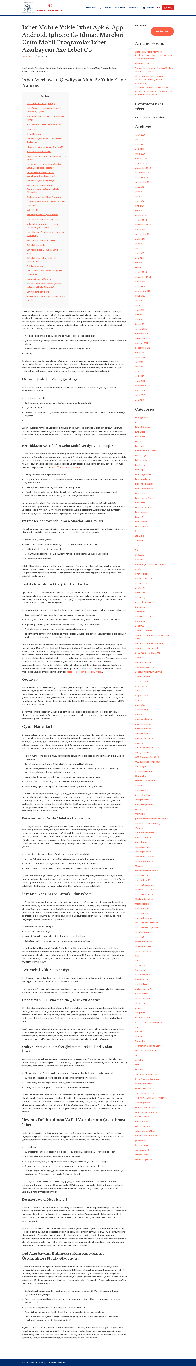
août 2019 (140, 390)
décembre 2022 (143, 276)
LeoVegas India (142, 847)
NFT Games (141, 965)
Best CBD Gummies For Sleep (149, 643)
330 (137, 545)
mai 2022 (139, 310)
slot (137, 1064)
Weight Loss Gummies (146, 1135)
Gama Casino (142, 809)
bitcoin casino (142, 681)
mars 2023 (140, 262)
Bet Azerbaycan (35, 266)
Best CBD (139, 625)
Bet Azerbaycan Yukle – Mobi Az (42, 219)
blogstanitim (141, 695)
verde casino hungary (146, 1107)
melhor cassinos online (146, 870)
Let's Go (168, 7)
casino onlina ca (143, 724)
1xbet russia (141, 521)
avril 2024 (139, 205)
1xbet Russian (141, 526)
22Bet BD (139, 536)
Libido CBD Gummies (145, 856)
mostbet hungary (144, 894)
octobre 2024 (142, 177)
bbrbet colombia (143, 616)
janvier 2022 (141, 328)
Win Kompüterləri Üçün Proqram (42, 214)
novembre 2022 (142, 281)
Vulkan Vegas (142, 1121)
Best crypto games (144, 667)
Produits (135, 7)
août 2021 (140, 352)
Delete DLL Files (142, 794)
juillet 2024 (140, 191)
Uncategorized (142, 1102)
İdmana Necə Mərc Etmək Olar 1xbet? (45, 146)
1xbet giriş (140, 502)
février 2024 (141, 215)
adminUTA (30, 56)
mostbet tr (140, 936)
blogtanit (139, 700)
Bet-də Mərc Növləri (36, 245)
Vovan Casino (142, 1116)
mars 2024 (140, 210)
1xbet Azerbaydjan (144, 483)
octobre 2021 (141, 343)
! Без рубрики (141, 417)
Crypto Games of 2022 (146, 780)
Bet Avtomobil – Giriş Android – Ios (44, 124)
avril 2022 (139, 314)
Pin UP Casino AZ (143, 998)
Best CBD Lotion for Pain (147, 648)
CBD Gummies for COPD (147, 757)
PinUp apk (140, 1012)
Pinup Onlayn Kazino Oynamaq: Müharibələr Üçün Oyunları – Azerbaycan (150, 79)
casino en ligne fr (143, 719)
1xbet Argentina (143, 474)
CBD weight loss (143, 766)
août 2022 (140, 295)
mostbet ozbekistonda (146, 922)
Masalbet (140, 866)
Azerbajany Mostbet (145, 602)
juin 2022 (139, 305)
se (136, 1055)
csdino (138, 785)
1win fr (138, 441)
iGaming (139, 828)
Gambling (140, 813)
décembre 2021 (142, 333)
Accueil (92, 7)
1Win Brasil (140, 431)
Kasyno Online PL (143, 837)
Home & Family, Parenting (147, 823)
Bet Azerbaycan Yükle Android (41, 240)
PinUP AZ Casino (143, 1017)
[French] (158, 7)
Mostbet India (142, 903)
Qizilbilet (139, 1036)
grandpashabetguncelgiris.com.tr (151, 818)
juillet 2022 (140, 300)
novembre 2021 (142, 338)
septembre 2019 (143, 385)
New (137, 955)
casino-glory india (144, 738)
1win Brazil (140, 436)
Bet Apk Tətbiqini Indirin (38, 291)
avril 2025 (139, 149)
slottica (139, 1069)
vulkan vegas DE (143, 1126)
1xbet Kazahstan (143, 507)
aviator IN (140, 588)
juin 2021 (139, 362)
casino (138, 714)
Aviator (138, 569)
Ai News (139, 559)
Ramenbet (140, 1041)
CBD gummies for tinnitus (147, 761)
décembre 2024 (143, 168)
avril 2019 (139, 400)
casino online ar (143, 728)
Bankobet (140, 606)
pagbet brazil (142, 984)
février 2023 (141, 267)
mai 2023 (139, 253)
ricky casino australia (145, 1050)
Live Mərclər (32, 209)
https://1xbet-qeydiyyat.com (65, 467)
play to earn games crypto (148, 1022)
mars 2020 (140, 381)
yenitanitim (140, 1140)
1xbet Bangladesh (144, 488)
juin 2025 (139, 139)
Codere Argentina (144, 771)
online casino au (143, 974)
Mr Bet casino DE (143, 951)
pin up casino (141, 993)
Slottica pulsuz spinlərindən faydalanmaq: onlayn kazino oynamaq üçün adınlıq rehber (154, 55)
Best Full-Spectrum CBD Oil (148, 671)
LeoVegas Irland (143, 851)
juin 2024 (139, 196)
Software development (147, 1074)
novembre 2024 (143, 172)
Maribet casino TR (144, 861)
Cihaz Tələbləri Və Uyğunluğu (41, 103)
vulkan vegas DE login (145, 1131)
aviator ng (140, 597)
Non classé (140, 970)
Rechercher (141, 25)
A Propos (106, 7)
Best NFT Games (143, 676)
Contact (150, 7)
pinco (138, 1008)
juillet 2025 (140, 134)
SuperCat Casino (143, 1083)
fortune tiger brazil (144, 804)
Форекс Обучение (143, 1159)
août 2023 (140, 239)
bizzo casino (141, 686)
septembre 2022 (143, 291)
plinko (138, 1026)
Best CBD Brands (143, 630)
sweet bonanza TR (144, 1088)
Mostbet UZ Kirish (143, 941)
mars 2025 (140, 153)
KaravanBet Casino (144, 832)
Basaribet (140, 611)
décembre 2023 (143, 224)
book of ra (140, 705)
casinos (139, 742)
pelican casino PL (143, 989)
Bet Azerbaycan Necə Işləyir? (41, 180)
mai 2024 (139, 201)
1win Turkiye (140, 455)
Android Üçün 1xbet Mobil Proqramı (44, 197)
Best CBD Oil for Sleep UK (147, 652)
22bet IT (139, 540)
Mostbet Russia (143, 932)
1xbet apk (140, 469)
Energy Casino (142, 799)
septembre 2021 (143, 347)
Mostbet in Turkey (144, 899)
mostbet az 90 (142, 880)
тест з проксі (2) (142, 1150)
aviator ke (140, 592)
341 (136, 550)
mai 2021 (139, 366)
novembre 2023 (143, 229)
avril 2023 (139, 258)
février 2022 (140, 324)
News (138, 960)
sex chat (139, 1060)
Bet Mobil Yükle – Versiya (39, 151)
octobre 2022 (141, 286)
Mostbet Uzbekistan (145, 946)
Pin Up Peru (140, 1003)
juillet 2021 (140, 357)
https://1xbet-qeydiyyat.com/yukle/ (84, 671)
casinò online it (142, 733)
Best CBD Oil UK (142, 657)
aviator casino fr (143, 583)
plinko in (139, 1031)
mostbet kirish (142, 913)
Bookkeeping (141, 709)
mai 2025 (139, 144)
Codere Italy (141, 776)
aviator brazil (141, 573)
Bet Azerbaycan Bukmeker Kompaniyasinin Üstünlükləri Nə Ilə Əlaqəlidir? (43, 189)
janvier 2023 (141, 272)
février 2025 (141, 158)
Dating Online (141, 790)
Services (121, 7)
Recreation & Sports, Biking (148, 1045)
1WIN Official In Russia (145, 450)
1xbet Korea (141, 512)
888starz (139, 554)
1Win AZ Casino (142, 427)
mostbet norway (143, 918)
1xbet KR (139, 517)
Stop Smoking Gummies (147, 1078)
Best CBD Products (144, 662)
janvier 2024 (141, 220)
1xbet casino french (144, 498)
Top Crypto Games (144, 1093)
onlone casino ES (143, 979)
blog (137, 690)
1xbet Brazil (140, 493)
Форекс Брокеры (142, 1154)
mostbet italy (142, 908)
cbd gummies (142, 752)
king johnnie (141, 842)
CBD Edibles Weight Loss (147, 747)
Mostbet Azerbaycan (145, 889)
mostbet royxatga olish (147, 927)
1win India (139, 446)
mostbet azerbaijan (145, 884)
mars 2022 (140, 319)
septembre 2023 (143, 234)
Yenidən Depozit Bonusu (39, 278)
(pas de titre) (142, 63)
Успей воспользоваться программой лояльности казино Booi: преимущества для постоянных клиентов (153, 91)
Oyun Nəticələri (34, 134)
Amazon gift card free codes (149, 564)
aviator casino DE (143, 578)
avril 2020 (139, 376)
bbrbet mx (140, 621)
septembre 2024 (143, 182)
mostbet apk (141, 875)
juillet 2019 (140, 395)
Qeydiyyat (32, 129)
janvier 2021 (140, 371)
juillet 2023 (140, 243)
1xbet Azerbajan (143, 479)
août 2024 (140, 186)
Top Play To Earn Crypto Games (151, 1097)
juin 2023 (139, 248)
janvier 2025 (141, 163)
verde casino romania (146, 1112)
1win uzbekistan (142, 460)
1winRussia (140, 464)
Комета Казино (142, 1145)
